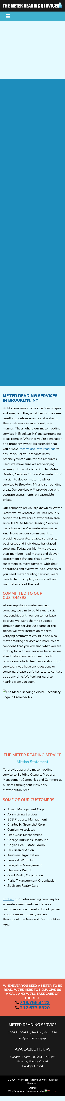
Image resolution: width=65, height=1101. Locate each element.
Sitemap (32, 1087)
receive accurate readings (37, 449)
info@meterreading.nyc (32, 1038)
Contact (8, 899)
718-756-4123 (36, 70)
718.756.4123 (35, 1003)
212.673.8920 (35, 1008)
